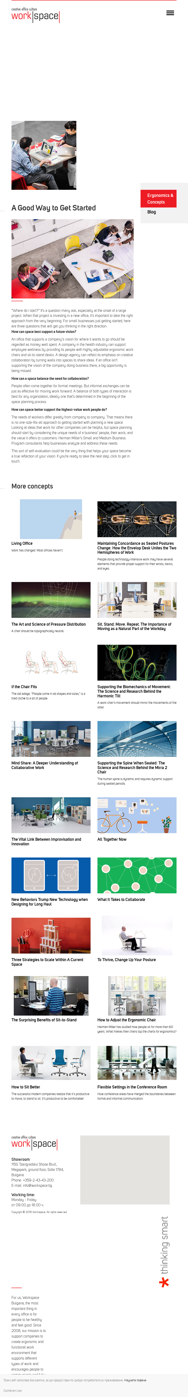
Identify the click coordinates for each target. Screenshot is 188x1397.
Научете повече (135, 1380)
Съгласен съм (12, 1391)
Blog (151, 212)
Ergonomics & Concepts (160, 199)
